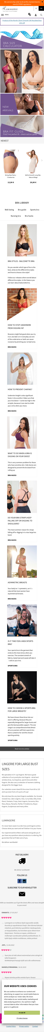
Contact (35, 1026)
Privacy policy (24, 1026)
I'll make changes (22, 1018)
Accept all (22, 1013)
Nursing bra (16, 216)
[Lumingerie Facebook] (20, 881)
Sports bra (34, 209)
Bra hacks (29, 216)
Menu (7, 15)
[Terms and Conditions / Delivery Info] (22, 861)
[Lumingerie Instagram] (24, 881)
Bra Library (22, 202)
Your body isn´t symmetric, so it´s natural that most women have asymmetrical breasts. (20, 591)
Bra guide (22, 209)
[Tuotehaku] (41, 15)
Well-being (9, 209)
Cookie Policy (11, 1026)
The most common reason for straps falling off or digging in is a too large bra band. (22, 532)
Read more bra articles (22, 749)
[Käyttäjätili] (35, 15)
